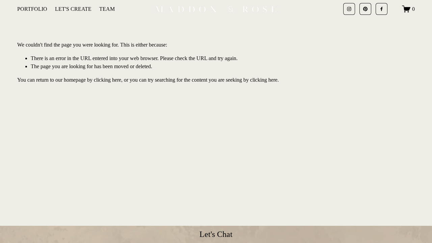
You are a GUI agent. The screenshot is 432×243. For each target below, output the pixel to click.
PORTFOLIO (32, 9)
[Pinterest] (365, 9)
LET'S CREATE (73, 9)
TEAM (107, 9)
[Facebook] (381, 9)
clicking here (107, 80)
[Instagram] (349, 9)
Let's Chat (216, 234)
